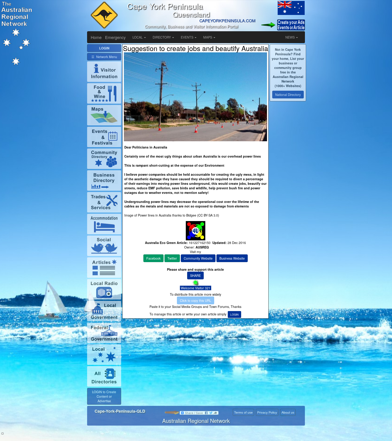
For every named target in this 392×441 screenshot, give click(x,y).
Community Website (198, 258)
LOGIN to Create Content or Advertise (104, 396)
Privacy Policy (267, 412)
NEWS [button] (290, 37)
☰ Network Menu (104, 56)
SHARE (195, 275)
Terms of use (243, 412)
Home (96, 37)
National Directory (288, 94)
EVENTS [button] (187, 37)
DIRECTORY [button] (162, 37)
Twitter (172, 258)
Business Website (232, 258)
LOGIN (234, 314)
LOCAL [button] (138, 37)
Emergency (115, 37)
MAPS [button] (208, 37)
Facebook (153, 258)
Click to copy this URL (195, 300)
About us (288, 412)
